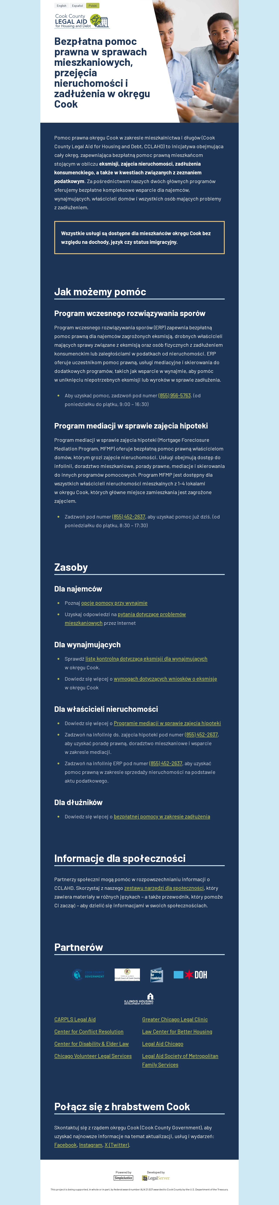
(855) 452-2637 (128, 516)
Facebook (65, 1145)
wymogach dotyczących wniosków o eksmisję (165, 678)
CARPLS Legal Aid (75, 1019)
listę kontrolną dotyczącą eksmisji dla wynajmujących (146, 658)
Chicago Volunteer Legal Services (93, 1056)
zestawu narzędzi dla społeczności (164, 888)
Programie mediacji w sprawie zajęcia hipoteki (167, 723)
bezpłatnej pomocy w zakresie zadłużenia (162, 816)
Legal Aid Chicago (162, 1043)
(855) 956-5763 (174, 395)
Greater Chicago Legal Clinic (175, 1019)
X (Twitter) (117, 1145)
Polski (93, 5)
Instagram (90, 1145)
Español (77, 5)
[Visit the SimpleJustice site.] (123, 1178)
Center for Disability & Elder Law (91, 1043)
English (61, 5)
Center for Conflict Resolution (89, 1031)
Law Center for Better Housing (177, 1031)
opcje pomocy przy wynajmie (114, 603)
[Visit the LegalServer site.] (156, 1178)
